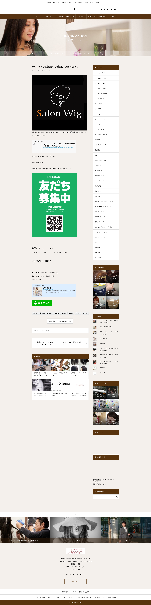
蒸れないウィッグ (100, 237)
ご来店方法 (114, 16)
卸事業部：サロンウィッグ (47, 597)
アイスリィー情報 (100, 83)
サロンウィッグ (49, 70)
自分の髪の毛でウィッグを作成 (103, 227)
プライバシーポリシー (70, 597)
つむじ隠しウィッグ (100, 78)
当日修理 (81, 16)
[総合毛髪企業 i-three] (75, 9)
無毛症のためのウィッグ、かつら (104, 201)
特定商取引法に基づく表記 (85, 597)
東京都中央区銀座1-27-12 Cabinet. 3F (103, 479)
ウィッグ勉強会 (99, 98)
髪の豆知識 (98, 258)
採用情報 (102, 367)
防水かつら (98, 252)
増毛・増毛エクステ (100, 160)
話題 (96, 242)
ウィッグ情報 (99, 103)
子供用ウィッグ (99, 181)
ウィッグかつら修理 (100, 88)
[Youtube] (115, 9)
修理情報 (97, 139)
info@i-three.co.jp (98, 482)
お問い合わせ (103, 16)
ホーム (37, 16)
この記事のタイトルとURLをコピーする (60, 321)
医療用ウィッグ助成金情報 (109, 597)
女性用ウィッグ (99, 175)
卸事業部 (48, 16)
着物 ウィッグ (99, 222)
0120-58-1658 (97, 480)
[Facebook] (108, 9)
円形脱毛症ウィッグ (100, 145)
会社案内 (102, 343)
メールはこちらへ (37, 279)
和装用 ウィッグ (100, 155)
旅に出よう (98, 196)
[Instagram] (101, 9)
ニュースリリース (100, 119)
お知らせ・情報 (92, 16)
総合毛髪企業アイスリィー (107, 326)
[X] (104, 9)
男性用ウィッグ (99, 211)
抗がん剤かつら (99, 186)
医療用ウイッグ (99, 150)
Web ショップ (70, 16)
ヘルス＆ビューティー (101, 134)
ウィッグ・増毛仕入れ (38, 70)
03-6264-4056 (41, 261)
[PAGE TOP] (75, 514)
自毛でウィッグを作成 (101, 232)
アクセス (102, 372)
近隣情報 (97, 247)
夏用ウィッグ (99, 170)
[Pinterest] (111, 9)
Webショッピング (100, 73)
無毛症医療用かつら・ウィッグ (103, 206)
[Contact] (118, 9)
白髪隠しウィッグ (100, 216)
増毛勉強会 (98, 165)
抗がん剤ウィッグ (100, 191)
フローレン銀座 (59, 16)
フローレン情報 (99, 129)
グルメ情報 (98, 109)
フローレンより (99, 124)
